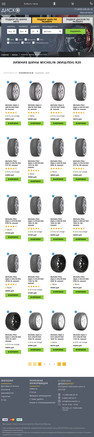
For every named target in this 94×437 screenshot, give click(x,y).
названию (39, 73)
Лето (41, 39)
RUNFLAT (27, 43)
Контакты (5, 389)
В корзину (13, 123)
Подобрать (75, 31)
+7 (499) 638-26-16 (83, 9)
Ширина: (11, 27)
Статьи (33, 392)
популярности (25, 73)
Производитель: (50, 27)
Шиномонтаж (7, 393)
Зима (12, 39)
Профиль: (23, 27)
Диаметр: (35, 27)
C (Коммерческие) (41, 43)
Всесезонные (15, 43)
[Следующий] (59, 364)
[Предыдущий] (35, 364)
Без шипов (31, 40)
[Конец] (64, 364)
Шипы (20, 40)
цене (47, 73)
